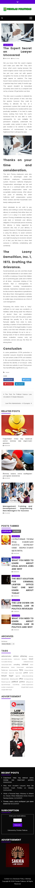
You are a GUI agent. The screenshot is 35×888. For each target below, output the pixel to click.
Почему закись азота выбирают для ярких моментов (17, 474)
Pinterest (9, 384)
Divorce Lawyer (20, 667)
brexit (31, 659)
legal (11, 675)
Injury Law (11, 673)
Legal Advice (16, 557)
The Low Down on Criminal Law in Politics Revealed (23, 605)
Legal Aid (17, 676)
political (15, 681)
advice (15, 656)
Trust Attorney (16, 684)
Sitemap (28, 879)
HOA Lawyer (4, 673)
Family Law (4, 670)
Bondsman (24, 659)
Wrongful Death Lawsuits (27, 687)
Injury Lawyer (18, 673)
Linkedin (20, 384)
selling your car (29, 682)
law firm (31, 673)
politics (22, 682)
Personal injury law (5, 682)
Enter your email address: (17, 823)
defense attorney (5, 667)
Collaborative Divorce (28, 661)
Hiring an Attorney (28, 670)
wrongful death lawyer (6, 689)
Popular (6, 531)
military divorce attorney (27, 676)
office (21, 679)
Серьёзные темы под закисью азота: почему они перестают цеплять (17, 440)
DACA (31, 664)
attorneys (31, 656)
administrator (6, 656)
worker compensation (27, 684)
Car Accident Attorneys (6, 661)
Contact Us (8, 879)
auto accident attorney (6, 659)
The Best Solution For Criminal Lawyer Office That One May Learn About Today (23, 586)
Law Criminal (15, 576)
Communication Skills (6, 664)
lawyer (7, 372)
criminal (25, 664)
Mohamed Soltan (5, 679)
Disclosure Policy (18, 879)
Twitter (27, 380)
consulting (17, 664)
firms (21, 670)
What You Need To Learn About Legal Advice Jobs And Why (23, 564)
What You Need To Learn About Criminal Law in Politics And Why (23, 623)
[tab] (6, 531)
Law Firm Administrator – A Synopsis (17, 403)
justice (26, 673)
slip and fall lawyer (5, 684)
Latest (16, 531)
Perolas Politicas (21, 830)
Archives (4, 641)
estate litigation (29, 667)
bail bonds (17, 659)
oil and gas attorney (28, 679)
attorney (23, 656)
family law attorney (13, 670)
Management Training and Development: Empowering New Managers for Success (17, 508)
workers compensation (7, 687)
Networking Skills (14, 679)
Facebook (9, 380)
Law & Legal (8, 45)
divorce (12, 667)
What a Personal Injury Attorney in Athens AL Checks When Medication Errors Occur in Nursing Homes (18, 796)
